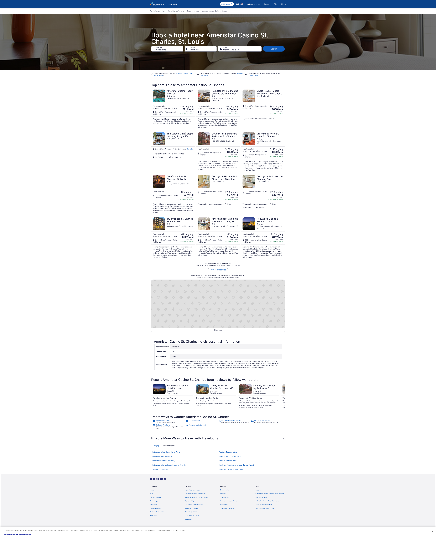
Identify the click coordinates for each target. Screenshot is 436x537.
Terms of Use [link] (224, 497)
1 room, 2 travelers (231, 50)
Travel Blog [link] (188, 519)
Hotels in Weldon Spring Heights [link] (230, 456)
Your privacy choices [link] (227, 508)
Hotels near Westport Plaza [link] (162, 456)
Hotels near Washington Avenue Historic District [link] (236, 465)
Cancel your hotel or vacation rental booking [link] (269, 493)
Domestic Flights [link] (190, 501)
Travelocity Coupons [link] (191, 512)
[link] (169, 421)
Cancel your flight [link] (261, 497)
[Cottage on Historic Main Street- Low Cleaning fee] (218, 194)
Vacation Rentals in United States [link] (195, 493)
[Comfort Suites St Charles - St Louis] (173, 194)
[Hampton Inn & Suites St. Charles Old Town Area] (218, 109)
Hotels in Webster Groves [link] (228, 461)
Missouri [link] (188, 11)
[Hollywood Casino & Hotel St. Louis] (263, 238)
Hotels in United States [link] (192, 490)
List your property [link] (155, 497)
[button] (218, 438)
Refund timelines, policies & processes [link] (267, 501)
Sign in (283, 4)
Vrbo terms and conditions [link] (228, 501)
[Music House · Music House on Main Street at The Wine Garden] (263, 109)
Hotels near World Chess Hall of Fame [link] (166, 452)
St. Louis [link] (196, 11)
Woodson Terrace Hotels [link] (228, 452)
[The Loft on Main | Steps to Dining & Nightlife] (173, 151)
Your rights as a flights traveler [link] (265, 508)
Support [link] (257, 490)
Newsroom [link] (153, 504)
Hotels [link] (164, 11)
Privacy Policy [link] (224, 490)
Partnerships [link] (154, 501)
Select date (161, 50)
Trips (275, 4)
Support (267, 4)
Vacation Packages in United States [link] (196, 497)
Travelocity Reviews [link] (191, 508)
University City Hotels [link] (160, 469)
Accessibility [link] (224, 504)
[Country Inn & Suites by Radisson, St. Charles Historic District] (218, 151)
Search (274, 49)
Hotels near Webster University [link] (163, 461)
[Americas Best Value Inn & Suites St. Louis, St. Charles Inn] (218, 238)
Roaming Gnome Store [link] (157, 512)
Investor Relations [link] (155, 508)
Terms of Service (24, 535)
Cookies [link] (222, 493)
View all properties (218, 270)
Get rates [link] (190, 149)
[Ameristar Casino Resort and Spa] (173, 109)
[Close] (432, 531)
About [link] (152, 490)
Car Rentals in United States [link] (194, 504)
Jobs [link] (151, 493)
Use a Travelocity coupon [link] (263, 504)
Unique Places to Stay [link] (192, 515)
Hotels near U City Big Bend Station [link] (232, 469)
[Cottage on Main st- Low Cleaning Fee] (263, 194)
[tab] (156, 445)
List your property (253, 4)
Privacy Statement (11, 535)
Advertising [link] (153, 515)
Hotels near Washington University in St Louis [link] (169, 465)
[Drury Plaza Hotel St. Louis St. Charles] (263, 151)
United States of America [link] (176, 11)
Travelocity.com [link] (155, 11)
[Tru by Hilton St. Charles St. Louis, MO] (173, 238)
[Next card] (282, 396)
